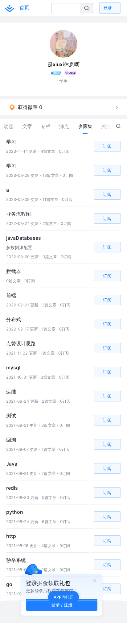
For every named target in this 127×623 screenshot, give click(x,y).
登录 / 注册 (61, 604)
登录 (107, 7)
